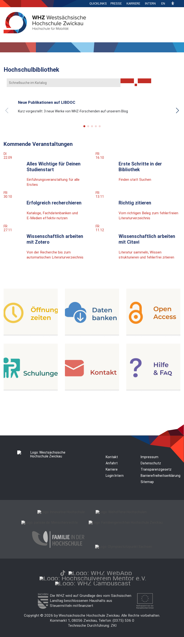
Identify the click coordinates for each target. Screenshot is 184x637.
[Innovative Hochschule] (61, 512)
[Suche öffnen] (179, 3)
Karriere (133, 3)
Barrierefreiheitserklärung (160, 476)
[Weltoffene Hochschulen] (121, 512)
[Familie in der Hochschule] (58, 547)
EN (163, 3)
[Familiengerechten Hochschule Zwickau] (126, 522)
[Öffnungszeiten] (31, 335)
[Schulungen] (31, 390)
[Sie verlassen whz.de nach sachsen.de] (43, 608)
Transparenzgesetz (156, 469)
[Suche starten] (136, 85)
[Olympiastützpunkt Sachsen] (123, 547)
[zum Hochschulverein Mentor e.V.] (93, 578)
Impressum (149, 457)
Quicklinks (98, 3)
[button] (172, 3)
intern (150, 3)
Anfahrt (112, 463)
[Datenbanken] (92, 335)
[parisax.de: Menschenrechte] (49, 522)
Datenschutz (151, 463)
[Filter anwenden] (127, 80)
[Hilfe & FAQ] (153, 390)
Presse (116, 3)
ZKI (113, 625)
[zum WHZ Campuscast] (93, 583)
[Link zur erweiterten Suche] (144, 80)
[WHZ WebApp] (100, 573)
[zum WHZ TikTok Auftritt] (62, 573)
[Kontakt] (92, 390)
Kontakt (112, 457)
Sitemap (147, 482)
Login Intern (115, 476)
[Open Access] (153, 335)
